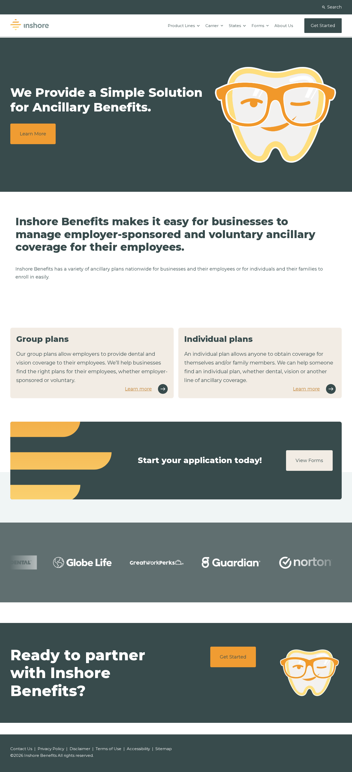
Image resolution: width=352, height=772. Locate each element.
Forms (258, 25)
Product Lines (182, 25)
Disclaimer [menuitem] (80, 748)
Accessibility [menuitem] (138, 748)
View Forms (309, 460)
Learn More (33, 134)
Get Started (233, 657)
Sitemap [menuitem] (163, 748)
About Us (283, 25)
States (235, 25)
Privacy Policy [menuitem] (51, 748)
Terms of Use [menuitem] (108, 748)
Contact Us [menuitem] (21, 748)
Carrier (212, 25)
